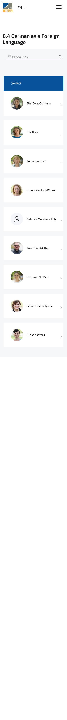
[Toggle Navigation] (59, 7)
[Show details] (60, 103)
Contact (16, 83)
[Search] (60, 56)
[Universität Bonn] (7, 7)
